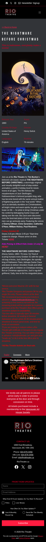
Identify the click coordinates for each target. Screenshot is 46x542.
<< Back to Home (9, 27)
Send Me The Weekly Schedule (34, 514)
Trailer (6, 355)
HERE (4, 247)
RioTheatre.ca (23, 462)
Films (7, 503)
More (27, 355)
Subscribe (23, 523)
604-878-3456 (27, 455)
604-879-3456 (26, 452)
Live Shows (20, 503)
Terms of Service (24, 538)
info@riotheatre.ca (26, 457)
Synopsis (17, 355)
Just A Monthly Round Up (10, 514)
